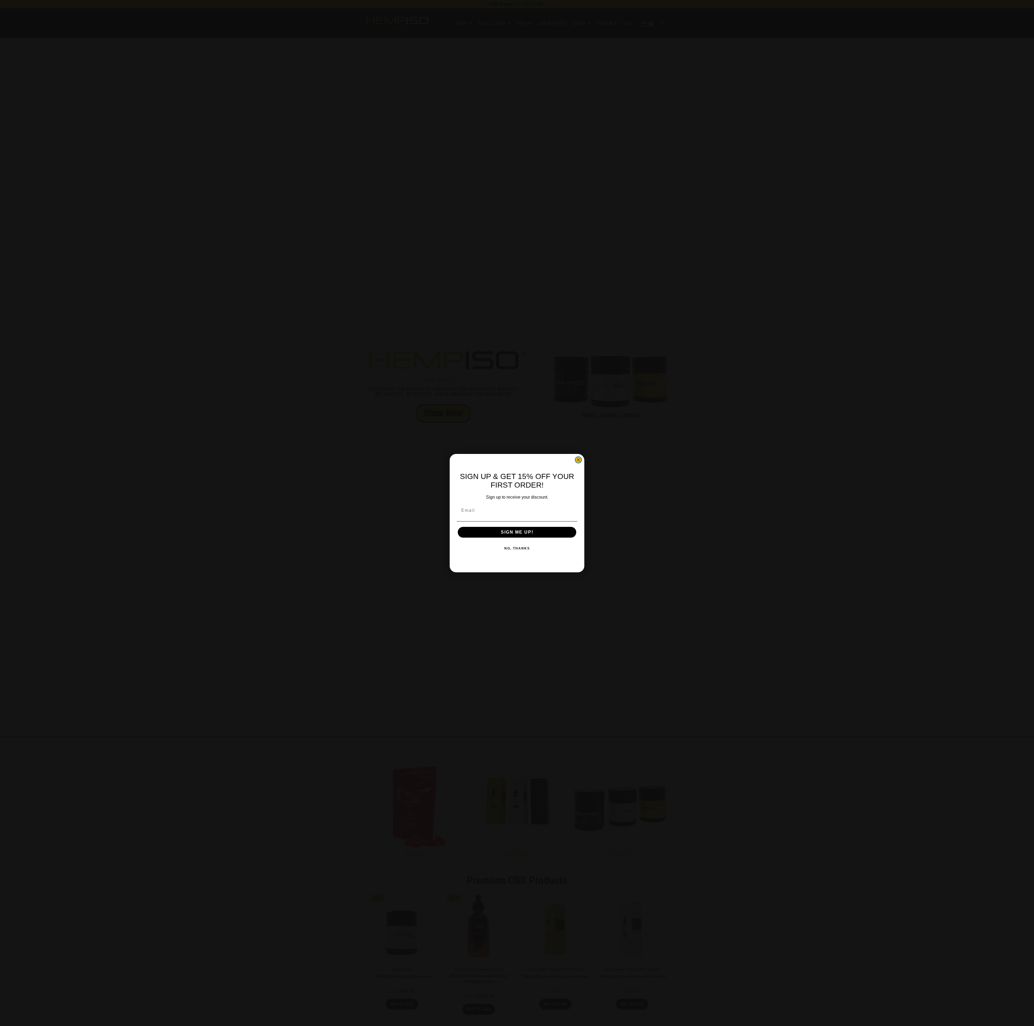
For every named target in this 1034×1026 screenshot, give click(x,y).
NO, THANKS (517, 548)
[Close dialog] (578, 460)
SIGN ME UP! (517, 532)
